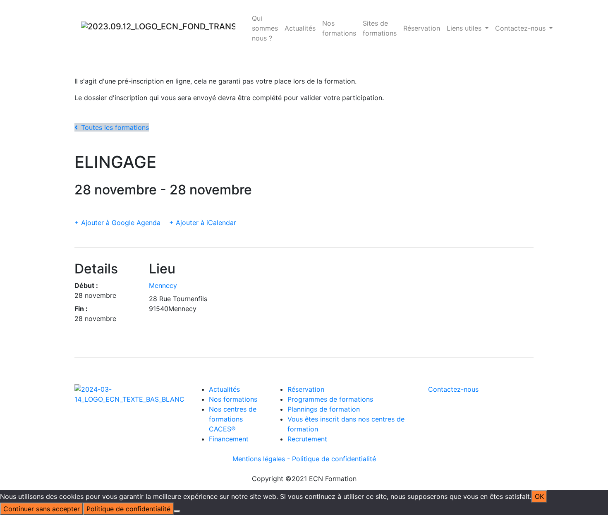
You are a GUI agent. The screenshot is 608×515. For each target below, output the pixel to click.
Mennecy (163, 285)
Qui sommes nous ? (265, 28)
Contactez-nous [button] (521, 28)
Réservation (421, 28)
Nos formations (339, 28)
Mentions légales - (262, 459)
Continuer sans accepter (41, 509)
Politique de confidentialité (334, 459)
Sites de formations (380, 28)
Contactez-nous (453, 389)
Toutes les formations (115, 127)
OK (539, 496)
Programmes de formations (330, 399)
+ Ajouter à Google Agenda (117, 222)
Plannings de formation (323, 409)
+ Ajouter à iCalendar (202, 222)
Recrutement (307, 439)
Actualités (300, 28)
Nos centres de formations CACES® (232, 419)
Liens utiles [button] (465, 28)
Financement (229, 439)
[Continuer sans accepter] (177, 511)
